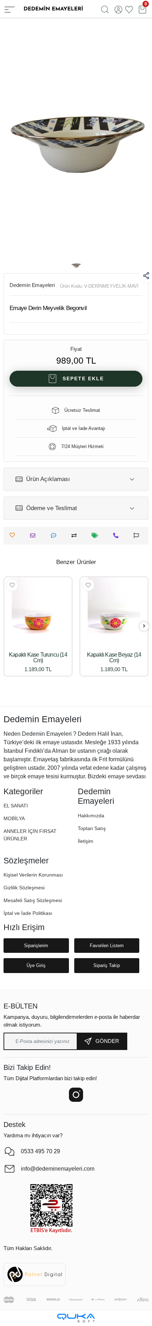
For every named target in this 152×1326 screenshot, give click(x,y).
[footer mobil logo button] (53, 8)
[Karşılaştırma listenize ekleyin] (76, 535)
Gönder (107, 1041)
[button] (14, 818)
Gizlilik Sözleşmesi (24, 887)
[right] (144, 626)
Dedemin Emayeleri (32, 285)
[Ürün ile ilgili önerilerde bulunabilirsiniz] (138, 535)
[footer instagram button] (76, 1095)
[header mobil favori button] (129, 9)
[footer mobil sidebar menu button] (9, 9)
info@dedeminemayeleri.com (57, 1169)
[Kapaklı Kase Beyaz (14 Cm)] (114, 611)
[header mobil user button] (118, 9)
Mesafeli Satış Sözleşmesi (33, 900)
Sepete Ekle (83, 378)
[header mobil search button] (105, 9)
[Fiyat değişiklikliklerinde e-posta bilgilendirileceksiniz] (97, 535)
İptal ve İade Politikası (28, 913)
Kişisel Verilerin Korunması (33, 875)
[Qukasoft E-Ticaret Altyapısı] (76, 1318)
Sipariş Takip (106, 965)
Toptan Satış (92, 828)
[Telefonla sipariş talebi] (117, 535)
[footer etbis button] (51, 1209)
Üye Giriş (36, 965)
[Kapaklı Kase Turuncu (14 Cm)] (38, 611)
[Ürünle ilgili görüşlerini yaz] (55, 535)
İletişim (85, 841)
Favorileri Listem (107, 945)
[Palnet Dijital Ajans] (35, 1274)
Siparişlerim (36, 945)
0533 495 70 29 (40, 1151)
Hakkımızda (91, 815)
